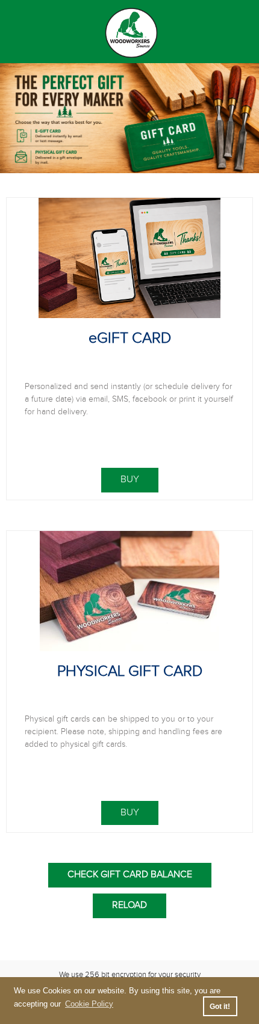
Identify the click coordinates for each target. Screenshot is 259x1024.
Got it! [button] (220, 1006)
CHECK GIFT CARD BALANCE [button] (129, 874)
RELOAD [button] (129, 905)
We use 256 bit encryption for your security (130, 975)
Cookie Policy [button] (89, 1003)
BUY (129, 479)
